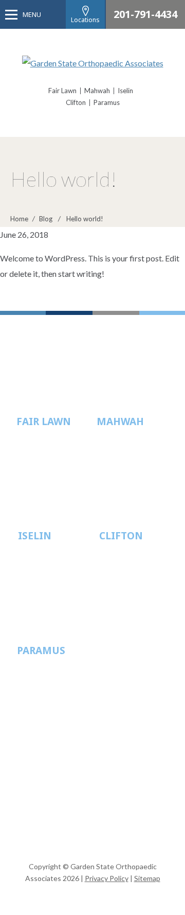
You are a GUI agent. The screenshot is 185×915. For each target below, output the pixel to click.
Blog (45, 219)
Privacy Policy (106, 878)
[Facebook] (62, 838)
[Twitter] (82, 838)
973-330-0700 (139, 586)
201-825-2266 (136, 472)
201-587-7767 (57, 701)
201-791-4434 (145, 14)
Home (19, 219)
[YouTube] (103, 838)
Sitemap (147, 878)
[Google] (123, 838)
